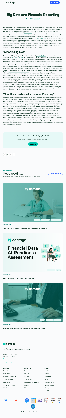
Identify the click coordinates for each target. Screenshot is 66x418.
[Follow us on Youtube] (10, 362)
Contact (47, 379)
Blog (25, 371)
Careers (47, 373)
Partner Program (49, 385)
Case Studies (28, 379)
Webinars (26, 373)
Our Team (47, 371)
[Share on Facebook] (14, 154)
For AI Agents (48, 391)
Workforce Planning (9, 385)
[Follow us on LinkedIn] (7, 362)
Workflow (6, 388)
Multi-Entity (6, 382)
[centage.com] (9, 344)
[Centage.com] (9, 3)
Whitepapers (27, 376)
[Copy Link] (4, 154)
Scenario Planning (8, 379)
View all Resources (55, 173)
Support (26, 385)
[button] (61, 2)
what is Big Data (41, 56)
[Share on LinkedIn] (7, 154)
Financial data (28, 33)
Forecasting (6, 373)
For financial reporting (41, 38)
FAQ (25, 388)
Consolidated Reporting (10, 376)
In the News (48, 376)
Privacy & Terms (49, 382)
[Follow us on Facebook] (4, 362)
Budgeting (6, 371)
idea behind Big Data (17, 57)
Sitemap (47, 388)
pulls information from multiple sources (18, 72)
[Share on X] (11, 154)
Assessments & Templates (31, 382)
